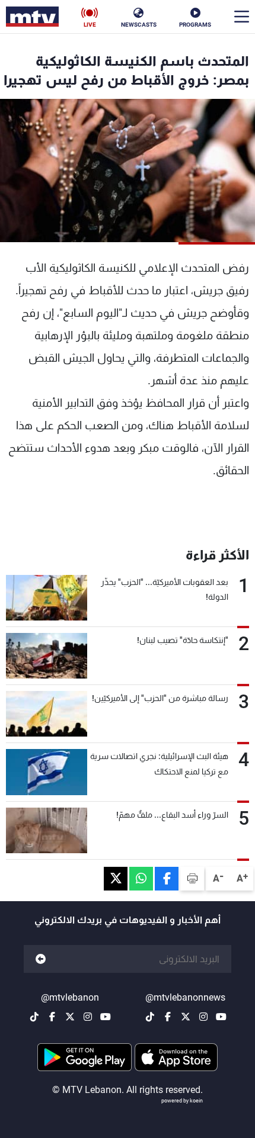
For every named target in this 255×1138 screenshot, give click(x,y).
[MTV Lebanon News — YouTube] (221, 1017)
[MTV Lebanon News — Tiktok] (150, 1017)
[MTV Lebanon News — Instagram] (203, 1017)
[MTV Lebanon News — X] (186, 1017)
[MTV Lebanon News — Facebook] (168, 1017)
